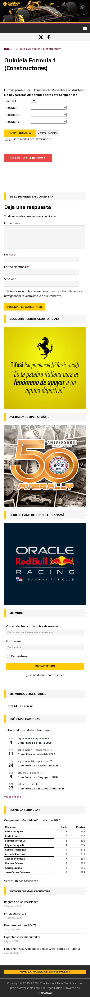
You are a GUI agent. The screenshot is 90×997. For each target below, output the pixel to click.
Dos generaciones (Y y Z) (20, 925)
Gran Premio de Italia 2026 (34, 742)
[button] (84, 28)
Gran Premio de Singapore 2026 (38, 777)
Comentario (12, 223)
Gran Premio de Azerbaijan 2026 (38, 765)
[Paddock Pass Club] (45, 21)
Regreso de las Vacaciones (21, 901)
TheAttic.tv (45, 992)
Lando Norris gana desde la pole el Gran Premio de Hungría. (42, 948)
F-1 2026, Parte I (15, 913)
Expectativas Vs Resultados (22, 937)
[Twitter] (40, 37)
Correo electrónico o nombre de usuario (32, 626)
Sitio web (10, 279)
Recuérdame (19, 656)
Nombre (9, 254)
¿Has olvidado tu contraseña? (45, 675)
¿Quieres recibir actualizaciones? (30, 139)
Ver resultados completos (21, 881)
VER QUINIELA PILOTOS (27, 158)
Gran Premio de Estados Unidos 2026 (41, 788)
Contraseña (13, 641)
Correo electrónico (16, 266)
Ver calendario (12, 796)
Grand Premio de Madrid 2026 (36, 754)
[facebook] (48, 37)
